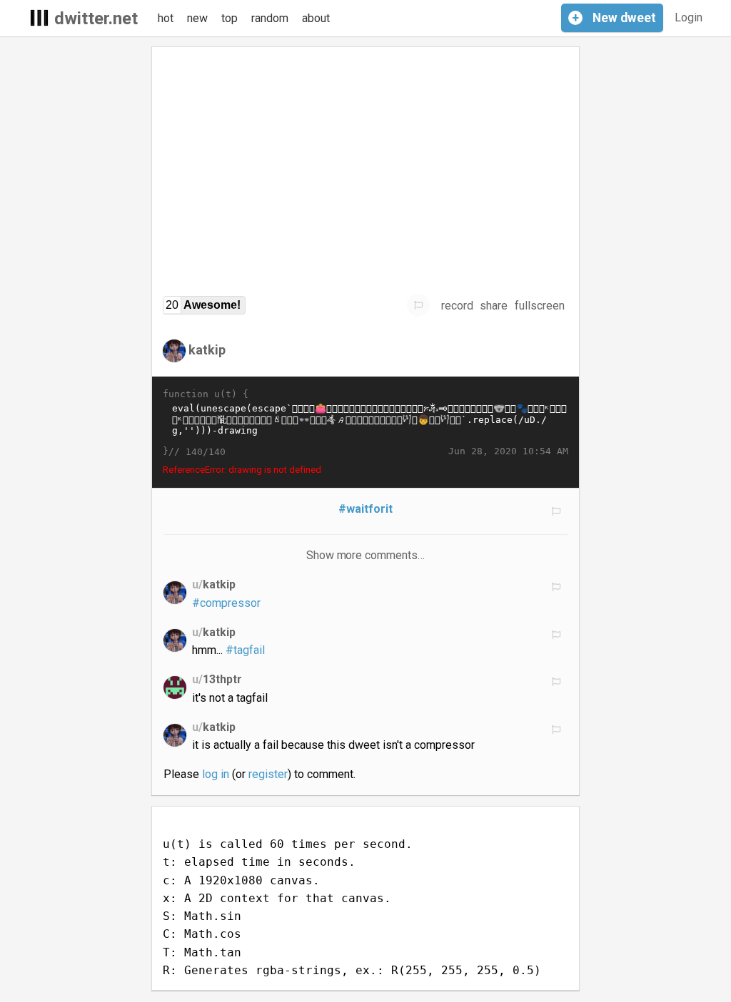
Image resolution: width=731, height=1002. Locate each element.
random (269, 18)
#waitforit (365, 509)
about (316, 18)
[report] (418, 305)
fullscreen (540, 305)
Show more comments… (365, 555)
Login (688, 17)
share (494, 305)
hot (165, 18)
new (197, 18)
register (268, 774)
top (229, 18)
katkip (207, 349)
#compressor (226, 603)
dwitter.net (96, 19)
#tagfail (245, 650)
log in (215, 774)
